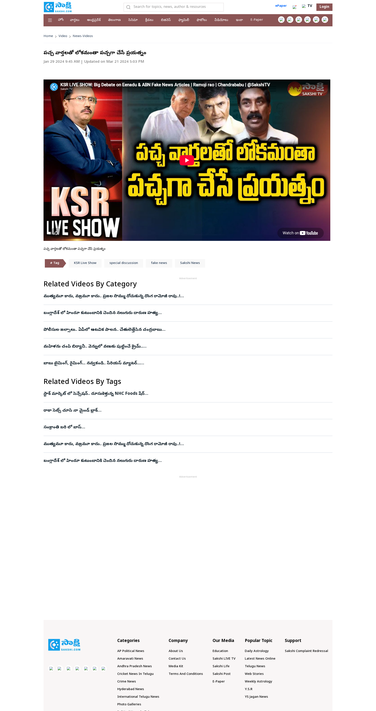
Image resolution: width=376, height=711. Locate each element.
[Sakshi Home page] (58, 7)
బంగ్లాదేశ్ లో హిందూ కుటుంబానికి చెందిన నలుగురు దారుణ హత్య (101, 313)
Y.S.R (248, 689)
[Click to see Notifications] (294, 7)
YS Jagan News (256, 697)
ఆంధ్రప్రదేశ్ (94, 20)
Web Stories (254, 674)
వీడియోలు (221, 20)
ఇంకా (239, 20)
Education (220, 651)
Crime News (126, 682)
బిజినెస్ (166, 20)
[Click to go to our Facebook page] (281, 19)
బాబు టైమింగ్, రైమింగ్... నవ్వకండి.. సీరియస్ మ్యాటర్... (92, 363)
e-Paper (256, 20)
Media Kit (176, 666)
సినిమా (133, 20)
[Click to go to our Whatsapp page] (290, 19)
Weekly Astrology (258, 682)
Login (324, 7)
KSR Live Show (85, 263)
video (63, 36)
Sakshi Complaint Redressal (306, 651)
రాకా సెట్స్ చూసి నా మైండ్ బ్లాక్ (71, 411)
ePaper (281, 6)
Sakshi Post (222, 674)
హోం (61, 20)
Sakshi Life (221, 666)
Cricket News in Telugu (135, 674)
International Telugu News (138, 697)
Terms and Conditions (186, 674)
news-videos (83, 36)
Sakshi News (190, 263)
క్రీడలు (149, 20)
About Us (176, 651)
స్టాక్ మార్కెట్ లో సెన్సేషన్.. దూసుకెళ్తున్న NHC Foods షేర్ (94, 394)
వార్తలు (74, 20)
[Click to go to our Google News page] (325, 19)
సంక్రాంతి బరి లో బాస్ (62, 427)
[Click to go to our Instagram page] (307, 19)
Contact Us (177, 659)
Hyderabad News (130, 689)
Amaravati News (130, 659)
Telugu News (255, 666)
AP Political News (130, 651)
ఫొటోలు (202, 20)
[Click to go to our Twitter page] (298, 19)
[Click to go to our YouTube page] (316, 19)
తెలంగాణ (114, 20)
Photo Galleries (129, 705)
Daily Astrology (257, 651)
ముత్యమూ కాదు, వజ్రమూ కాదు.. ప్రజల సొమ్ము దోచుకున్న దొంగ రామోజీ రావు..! (112, 296)
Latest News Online (260, 659)
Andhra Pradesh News (134, 666)
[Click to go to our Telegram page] (94, 668)
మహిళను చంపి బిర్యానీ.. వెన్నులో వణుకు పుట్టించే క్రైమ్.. (93, 347)
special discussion (123, 263)
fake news (159, 263)
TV (309, 6)
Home (48, 36)
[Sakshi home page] (64, 644)
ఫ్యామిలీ (183, 20)
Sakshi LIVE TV (224, 659)
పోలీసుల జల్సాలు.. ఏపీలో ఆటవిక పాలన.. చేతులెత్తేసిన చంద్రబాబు (103, 330)
